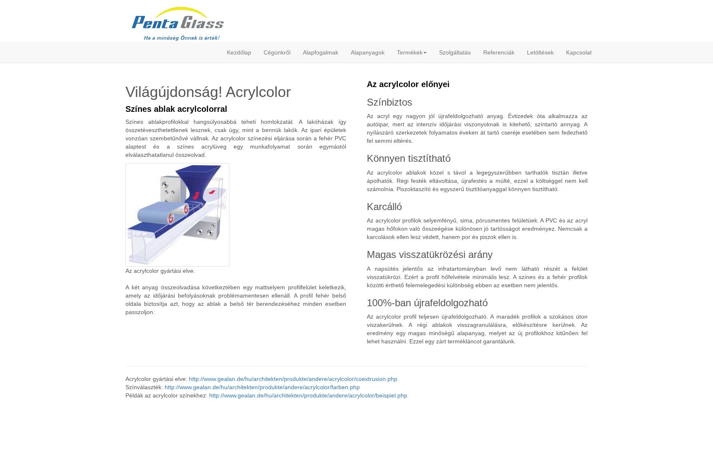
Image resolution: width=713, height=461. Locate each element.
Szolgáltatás (455, 52)
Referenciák (499, 52)
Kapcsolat (579, 52)
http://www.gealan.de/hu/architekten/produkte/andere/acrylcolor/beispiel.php (308, 395)
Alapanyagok (368, 52)
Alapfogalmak (320, 52)
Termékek (410, 52)
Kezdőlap (239, 52)
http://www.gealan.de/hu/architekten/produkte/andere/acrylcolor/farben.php (262, 387)
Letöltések (540, 52)
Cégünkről (277, 52)
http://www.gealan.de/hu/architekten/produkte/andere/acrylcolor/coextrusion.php (293, 379)
